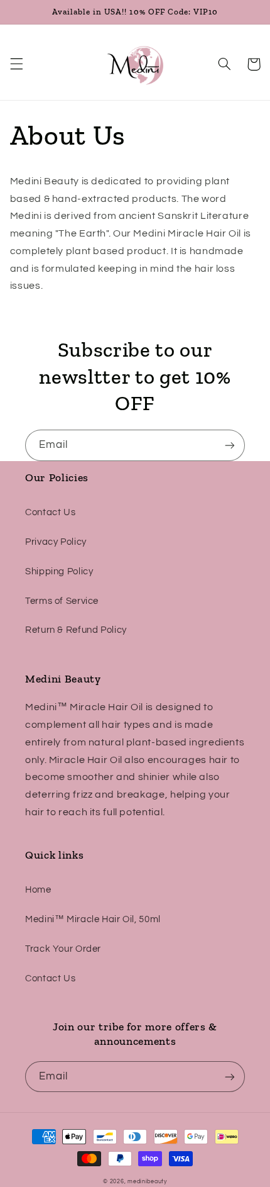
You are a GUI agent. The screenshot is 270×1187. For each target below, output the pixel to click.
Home (38, 889)
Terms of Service (62, 601)
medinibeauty (147, 1181)
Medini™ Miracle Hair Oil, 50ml (93, 919)
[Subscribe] (229, 445)
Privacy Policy (56, 542)
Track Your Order (63, 949)
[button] (16, 64)
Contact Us (50, 512)
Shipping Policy (59, 571)
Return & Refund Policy (76, 630)
